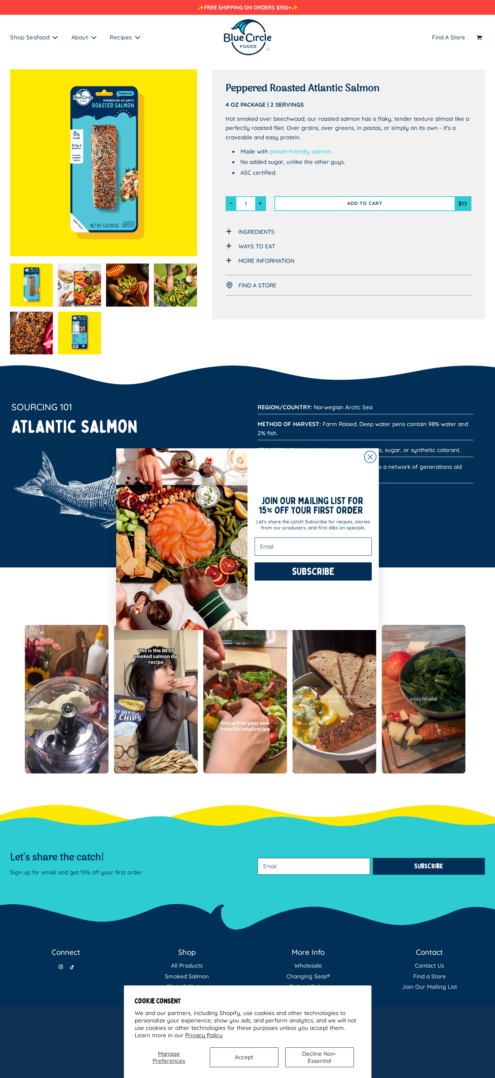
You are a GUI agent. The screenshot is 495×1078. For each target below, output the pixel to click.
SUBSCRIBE (313, 580)
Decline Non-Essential (319, 1057)
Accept (244, 1056)
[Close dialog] (370, 457)
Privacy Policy (204, 1035)
